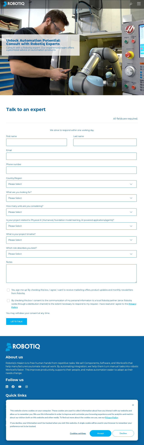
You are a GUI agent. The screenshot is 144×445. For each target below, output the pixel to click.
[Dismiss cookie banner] (133, 405)
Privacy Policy (111, 417)
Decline (123, 433)
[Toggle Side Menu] (139, 4)
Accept (100, 433)
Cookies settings (78, 433)
